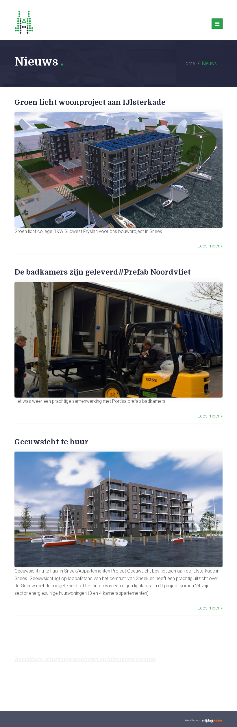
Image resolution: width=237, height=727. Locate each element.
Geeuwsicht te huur (51, 442)
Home (189, 63)
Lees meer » (210, 246)
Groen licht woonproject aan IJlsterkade (89, 102)
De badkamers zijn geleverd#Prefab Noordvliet (102, 272)
